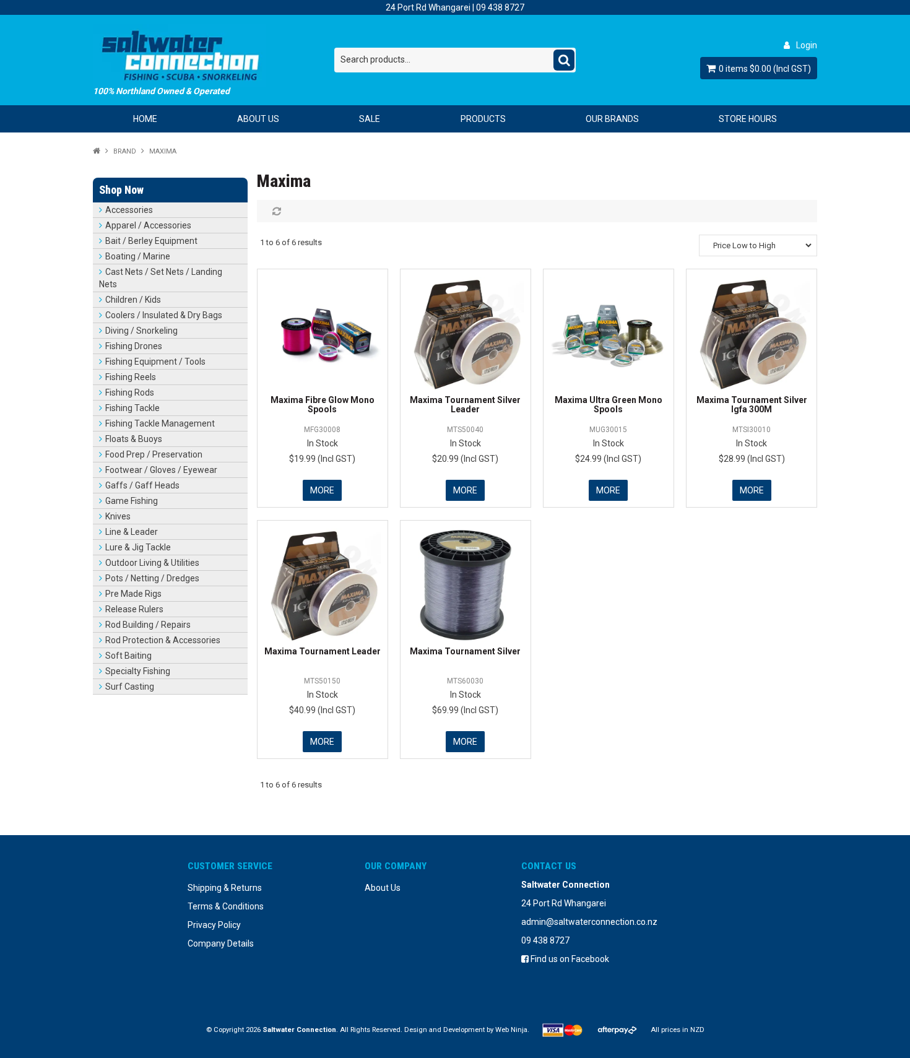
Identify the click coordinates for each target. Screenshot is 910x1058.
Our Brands (612, 119)
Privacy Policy (214, 925)
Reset (275, 211)
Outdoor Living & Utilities (152, 563)
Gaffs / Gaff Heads (142, 485)
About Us (258, 119)
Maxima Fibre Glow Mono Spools (323, 404)
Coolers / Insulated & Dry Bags (163, 315)
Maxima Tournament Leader (322, 651)
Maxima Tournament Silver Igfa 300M (751, 404)
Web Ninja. (512, 1030)
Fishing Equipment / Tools (155, 361)
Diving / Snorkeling (141, 331)
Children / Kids (133, 300)
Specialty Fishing (137, 671)
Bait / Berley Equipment (151, 241)
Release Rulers (134, 609)
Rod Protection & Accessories (162, 640)
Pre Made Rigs (133, 594)
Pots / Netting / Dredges (152, 578)
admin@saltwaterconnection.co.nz (589, 922)
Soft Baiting (128, 656)
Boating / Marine (137, 256)
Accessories (129, 210)
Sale (369, 119)
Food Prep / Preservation (153, 454)
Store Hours (748, 119)
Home (145, 119)
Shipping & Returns (225, 888)
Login (806, 45)
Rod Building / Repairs (148, 625)
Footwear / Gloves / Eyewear (161, 470)
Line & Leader (131, 532)
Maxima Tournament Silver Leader (465, 404)
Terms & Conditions (226, 906)
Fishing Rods (129, 392)
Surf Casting (129, 687)
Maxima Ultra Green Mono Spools (608, 404)
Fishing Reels (130, 377)
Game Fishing (131, 501)
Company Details (221, 943)
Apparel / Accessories (148, 225)
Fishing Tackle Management (160, 423)
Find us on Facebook (569, 959)
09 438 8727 (500, 7)
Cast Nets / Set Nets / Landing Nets (160, 278)
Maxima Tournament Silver (465, 651)
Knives (118, 516)
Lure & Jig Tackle (138, 547)
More (322, 490)
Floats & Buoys (133, 439)
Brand (124, 151)
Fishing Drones (133, 346)
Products (483, 119)
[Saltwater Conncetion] (213, 55)
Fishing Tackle (132, 408)
